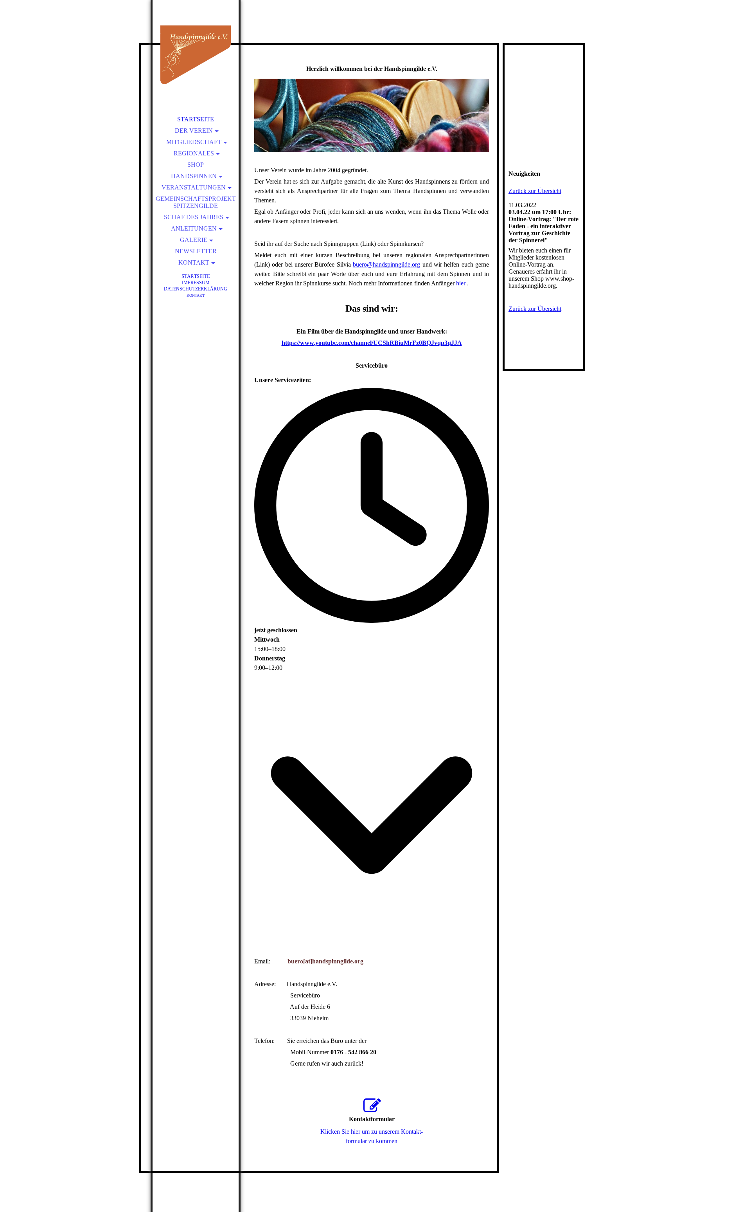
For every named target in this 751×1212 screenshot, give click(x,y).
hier (460, 283)
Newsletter (196, 251)
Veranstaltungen (194, 187)
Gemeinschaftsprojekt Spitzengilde (196, 202)
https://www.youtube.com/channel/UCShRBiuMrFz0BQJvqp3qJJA (372, 342)
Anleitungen (194, 228)
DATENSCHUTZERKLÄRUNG (195, 289)
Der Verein (194, 130)
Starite (195, 276)
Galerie (193, 239)
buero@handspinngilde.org (386, 264)
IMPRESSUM (196, 282)
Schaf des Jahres (193, 217)
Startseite (195, 119)
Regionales (194, 153)
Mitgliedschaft (193, 142)
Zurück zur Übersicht (534, 191)
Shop (195, 164)
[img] (196, 54)
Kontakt (193, 262)
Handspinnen (194, 176)
